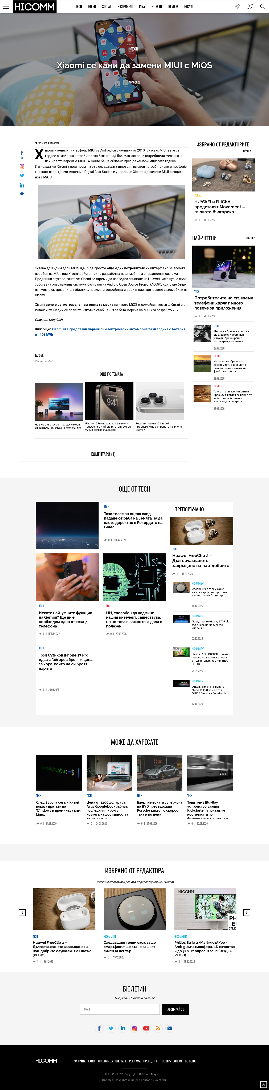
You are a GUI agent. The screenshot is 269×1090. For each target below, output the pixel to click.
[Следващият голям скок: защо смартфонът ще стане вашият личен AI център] (181, 588)
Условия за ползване (112, 1061)
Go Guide (190, 1061)
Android (49, 361)
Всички (246, 151)
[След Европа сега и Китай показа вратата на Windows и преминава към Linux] (59, 773)
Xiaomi (39, 361)
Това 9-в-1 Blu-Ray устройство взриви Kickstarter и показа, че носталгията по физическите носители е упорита (207, 812)
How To (157, 6)
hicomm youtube (146, 1028)
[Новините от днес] (237, 6)
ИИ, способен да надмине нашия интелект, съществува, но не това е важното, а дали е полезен (134, 619)
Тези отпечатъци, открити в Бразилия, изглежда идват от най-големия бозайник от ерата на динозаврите (233, 396)
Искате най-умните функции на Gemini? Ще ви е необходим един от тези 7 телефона (65, 619)
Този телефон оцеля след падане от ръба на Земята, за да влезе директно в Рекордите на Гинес (133, 520)
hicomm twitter (111, 1028)
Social (106, 6)
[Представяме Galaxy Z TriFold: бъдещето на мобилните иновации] (181, 619)
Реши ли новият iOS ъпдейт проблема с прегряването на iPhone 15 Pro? (159, 426)
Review (173, 6)
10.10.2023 (134, 82)
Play (142, 6)
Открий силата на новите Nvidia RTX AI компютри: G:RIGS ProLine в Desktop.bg (209, 690)
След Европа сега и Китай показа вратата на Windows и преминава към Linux (58, 808)
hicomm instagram (134, 1028)
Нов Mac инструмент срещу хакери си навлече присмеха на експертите (58, 426)
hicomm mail (169, 1028)
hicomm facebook (99, 1028)
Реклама (135, 1061)
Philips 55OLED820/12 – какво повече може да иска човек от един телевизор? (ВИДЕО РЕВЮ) (210, 659)
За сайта (80, 1061)
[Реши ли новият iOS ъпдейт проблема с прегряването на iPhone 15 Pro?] (160, 401)
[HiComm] (35, 6)
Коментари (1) (103, 454)
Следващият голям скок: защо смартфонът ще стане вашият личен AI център (209, 592)
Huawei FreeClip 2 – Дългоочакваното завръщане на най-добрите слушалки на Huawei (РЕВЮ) (201, 563)
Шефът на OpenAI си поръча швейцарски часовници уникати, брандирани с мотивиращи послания (231, 336)
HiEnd (92, 6)
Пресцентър (151, 1061)
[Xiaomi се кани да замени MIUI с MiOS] (22, 167)
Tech (79, 6)
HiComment (125, 6)
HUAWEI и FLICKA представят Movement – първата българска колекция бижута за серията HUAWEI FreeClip (220, 212)
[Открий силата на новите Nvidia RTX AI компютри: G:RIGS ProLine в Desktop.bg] (181, 684)
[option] (223, 336)
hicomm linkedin (122, 1028)
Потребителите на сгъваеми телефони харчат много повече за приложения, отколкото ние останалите (223, 305)
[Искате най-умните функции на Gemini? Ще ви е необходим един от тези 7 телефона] (67, 577)
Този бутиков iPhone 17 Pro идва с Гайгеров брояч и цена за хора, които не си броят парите (65, 662)
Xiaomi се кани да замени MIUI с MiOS (134, 65)
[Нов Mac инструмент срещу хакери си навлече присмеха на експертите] (59, 402)
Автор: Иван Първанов (47, 142)
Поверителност (172, 1061)
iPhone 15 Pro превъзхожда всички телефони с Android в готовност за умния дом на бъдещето (108, 426)
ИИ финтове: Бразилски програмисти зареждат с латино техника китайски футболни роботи (230, 366)
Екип (91, 1061)
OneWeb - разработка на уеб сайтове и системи (134, 1080)
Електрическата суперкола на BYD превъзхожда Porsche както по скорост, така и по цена (159, 808)
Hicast (188, 6)
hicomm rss (158, 1028)
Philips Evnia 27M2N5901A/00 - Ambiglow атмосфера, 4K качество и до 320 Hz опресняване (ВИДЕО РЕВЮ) (204, 948)
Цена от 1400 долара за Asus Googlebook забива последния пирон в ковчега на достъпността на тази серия (107, 810)
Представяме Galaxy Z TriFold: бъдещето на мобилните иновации (211, 625)
